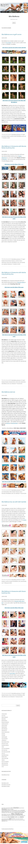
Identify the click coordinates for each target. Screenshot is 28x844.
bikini (11, 491)
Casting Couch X (5, 723)
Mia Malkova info (5, 783)
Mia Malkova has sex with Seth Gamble (14, 502)
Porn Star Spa (4, 750)
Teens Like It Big (5, 758)
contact (18, 810)
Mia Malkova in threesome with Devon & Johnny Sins (14, 592)
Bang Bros (4, 718)
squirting (5, 264)
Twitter (23, 819)
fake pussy (9, 812)
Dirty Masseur (4, 728)
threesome (9, 264)
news (12, 817)
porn (23, 136)
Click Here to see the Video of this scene (14, 164)
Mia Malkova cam (6, 815)
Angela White (8, 807)
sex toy (13, 818)
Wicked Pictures (5, 764)
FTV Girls (3, 735)
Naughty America (5, 745)
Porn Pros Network (5, 748)
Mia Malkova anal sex (8, 392)
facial (15, 136)
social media (17, 818)
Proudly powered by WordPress (7, 828)
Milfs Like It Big (4, 817)
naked (8, 817)
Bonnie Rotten (8, 260)
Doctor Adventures (5, 732)
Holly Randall (4, 736)
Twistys (3, 760)
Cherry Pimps (4, 725)
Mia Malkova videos (6, 786)
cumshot (12, 136)
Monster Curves (5, 743)
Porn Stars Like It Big (6, 751)
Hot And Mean (5, 738)
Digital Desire (4, 727)
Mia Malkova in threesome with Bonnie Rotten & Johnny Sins (14, 147)
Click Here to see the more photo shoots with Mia (14, 47)
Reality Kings (4, 756)
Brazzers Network (5, 722)
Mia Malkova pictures (16, 134)
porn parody (22, 262)
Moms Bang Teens (5, 741)
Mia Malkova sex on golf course (11, 34)
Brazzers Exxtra (21, 282)
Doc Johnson (16, 811)
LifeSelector (4, 740)
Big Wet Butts (14, 423)
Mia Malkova (14, 16)
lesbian (22, 812)
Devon (10, 695)
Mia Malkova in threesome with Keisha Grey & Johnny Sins (14, 273)
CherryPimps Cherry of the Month (9, 810)
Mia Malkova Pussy (5, 774)
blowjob (8, 136)
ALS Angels (8, 42)
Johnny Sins (9, 262)
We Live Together (5, 761)
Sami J (7, 818)
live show (4, 814)
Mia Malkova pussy (13, 815)
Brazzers (5, 159)
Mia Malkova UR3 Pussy (21, 815)
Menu (14, 22)
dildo (13, 811)
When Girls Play (5, 763)
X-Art (3, 766)
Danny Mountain (5, 811)
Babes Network (5, 717)
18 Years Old (4, 713)
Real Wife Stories (5, 755)
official (18, 817)
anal (2, 491)
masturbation (8, 814)
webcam (3, 821)
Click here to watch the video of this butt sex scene (14, 481)
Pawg (3, 746)
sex (25, 136)
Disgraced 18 (4, 730)
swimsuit (17, 493)
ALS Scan (3, 715)
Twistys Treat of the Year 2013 (16, 819)
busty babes (12, 673)
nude (15, 817)
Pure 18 (3, 753)
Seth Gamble (23, 581)
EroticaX (11, 581)
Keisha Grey (23, 381)
